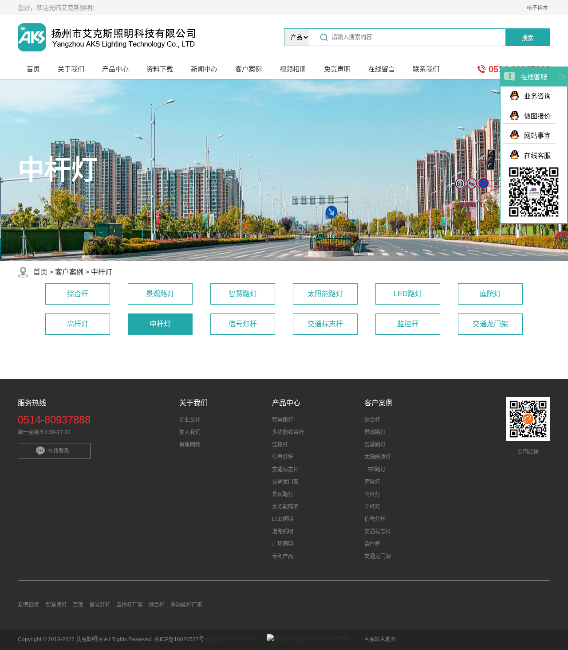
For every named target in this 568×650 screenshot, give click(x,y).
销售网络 (190, 445)
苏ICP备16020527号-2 (232, 639)
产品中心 (115, 69)
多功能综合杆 (288, 432)
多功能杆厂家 (186, 605)
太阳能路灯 (325, 294)
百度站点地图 (380, 639)
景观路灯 (160, 294)
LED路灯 (408, 294)
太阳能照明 (285, 507)
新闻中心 (204, 69)
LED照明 (282, 519)
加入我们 (190, 432)
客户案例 (248, 69)
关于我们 (71, 69)
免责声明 (337, 69)
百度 (78, 605)
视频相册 (293, 69)
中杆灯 (101, 272)
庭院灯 (490, 294)
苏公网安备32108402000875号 (311, 639)
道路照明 (282, 532)
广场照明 (282, 544)
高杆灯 (77, 324)
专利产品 (282, 556)
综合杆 (77, 294)
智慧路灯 (243, 294)
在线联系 (58, 451)
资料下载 (159, 69)
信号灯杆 (243, 324)
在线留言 (381, 69)
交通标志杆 (325, 324)
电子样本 (537, 8)
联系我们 (426, 69)
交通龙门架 (490, 324)
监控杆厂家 (129, 605)
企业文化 (190, 420)
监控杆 (407, 324)
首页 (33, 69)
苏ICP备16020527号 (179, 639)
